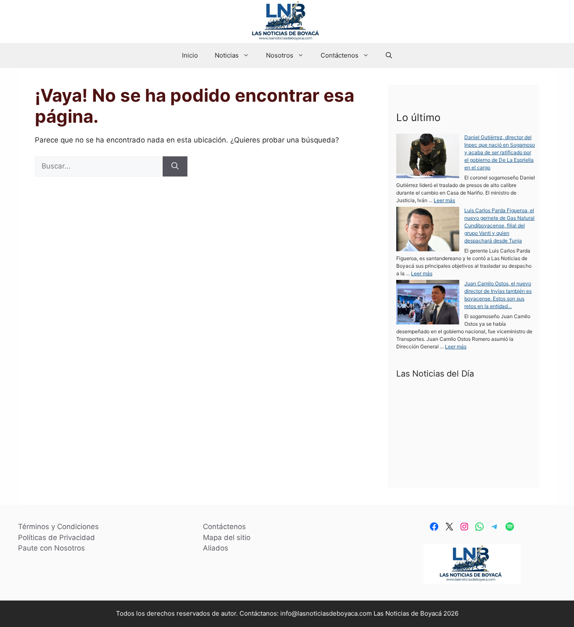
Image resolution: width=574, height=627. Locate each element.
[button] (388, 55)
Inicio (190, 55)
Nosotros (279, 55)
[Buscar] (175, 166)
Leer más (444, 200)
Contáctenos (339, 55)
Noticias (227, 55)
